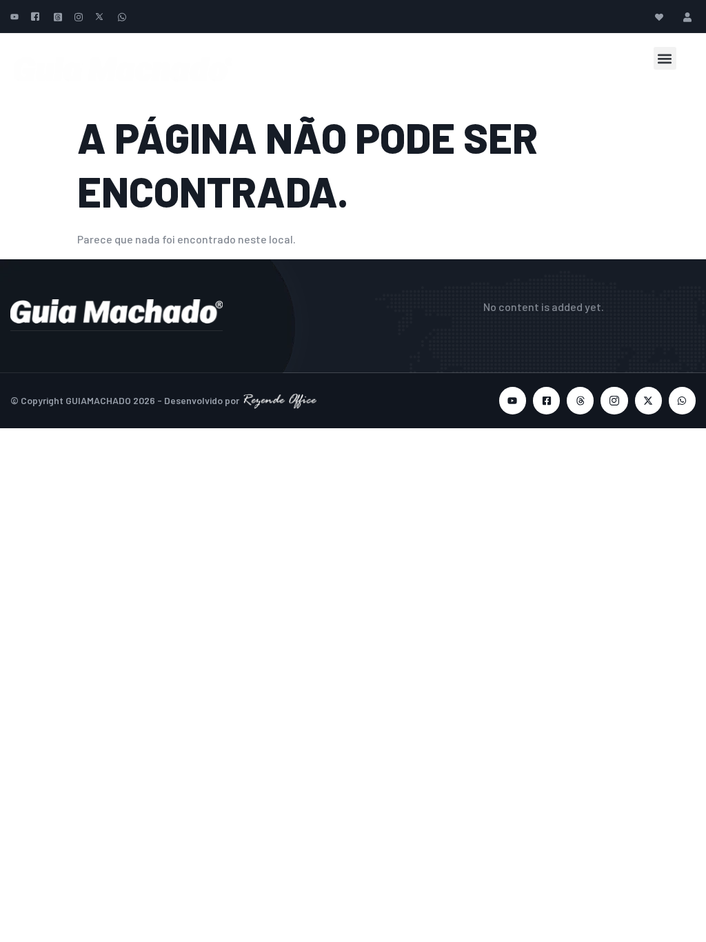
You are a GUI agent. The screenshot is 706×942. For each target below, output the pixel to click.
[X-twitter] (648, 400)
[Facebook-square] (546, 400)
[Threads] (580, 400)
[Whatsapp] (682, 400)
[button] (665, 58)
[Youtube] (512, 400)
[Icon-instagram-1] (614, 400)
